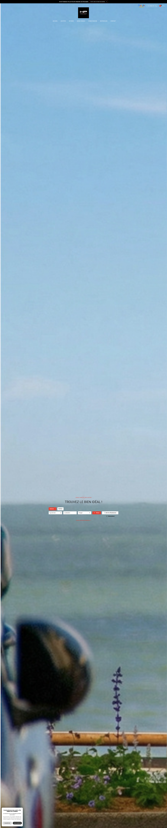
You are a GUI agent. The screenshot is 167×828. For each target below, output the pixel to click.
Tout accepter (17, 823)
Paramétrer (7, 823)
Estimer (60, 509)
